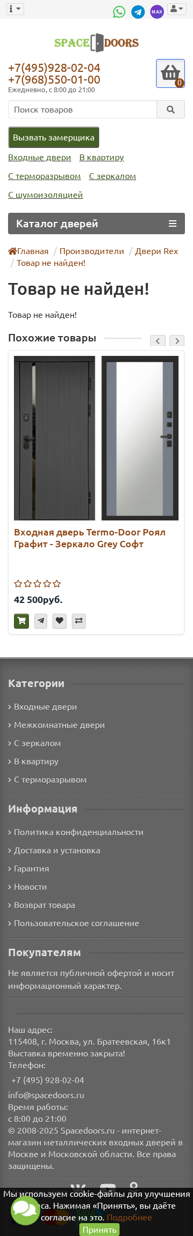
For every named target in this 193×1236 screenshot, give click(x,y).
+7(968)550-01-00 (54, 79)
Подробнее (129, 1217)
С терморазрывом (44, 176)
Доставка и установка (57, 850)
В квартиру (101, 157)
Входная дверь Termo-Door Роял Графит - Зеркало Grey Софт (90, 537)
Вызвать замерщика (53, 137)
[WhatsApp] (120, 11)
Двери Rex (156, 251)
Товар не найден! (51, 262)
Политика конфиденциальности (79, 832)
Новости (30, 886)
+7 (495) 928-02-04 (47, 1080)
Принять (99, 1229)
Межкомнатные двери (59, 724)
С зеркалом (112, 176)
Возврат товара (44, 905)
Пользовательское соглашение (76, 923)
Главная (33, 251)
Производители (92, 251)
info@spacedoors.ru (46, 1095)
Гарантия (31, 868)
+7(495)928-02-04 (54, 67)
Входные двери (39, 157)
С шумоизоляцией (45, 194)
